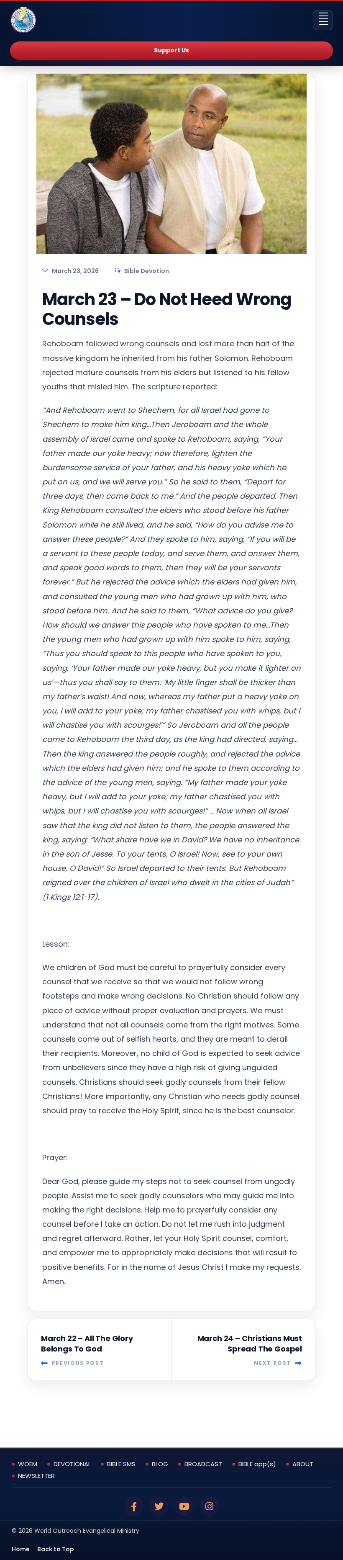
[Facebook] (133, 1506)
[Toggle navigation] (323, 20)
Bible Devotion (146, 271)
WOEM (27, 1464)
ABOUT (302, 1464)
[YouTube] (184, 1506)
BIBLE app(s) (257, 1464)
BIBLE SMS (121, 1464)
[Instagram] (209, 1506)
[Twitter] (159, 1506)
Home (21, 1549)
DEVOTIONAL (72, 1464)
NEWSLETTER (36, 1476)
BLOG (160, 1464)
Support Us (171, 50)
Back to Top (55, 1549)
